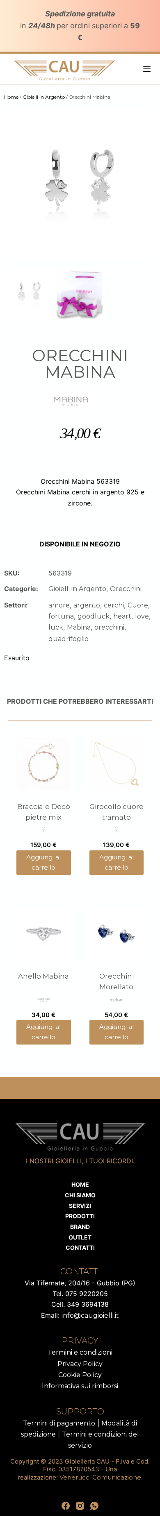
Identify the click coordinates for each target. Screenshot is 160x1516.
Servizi (80, 1205)
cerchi (114, 605)
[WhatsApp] (94, 1506)
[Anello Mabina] (43, 934)
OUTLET (80, 1237)
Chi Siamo (80, 1195)
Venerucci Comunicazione (100, 1477)
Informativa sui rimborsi (80, 1386)
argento (86, 605)
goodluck (94, 616)
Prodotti (80, 1215)
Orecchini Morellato (116, 981)
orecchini (109, 627)
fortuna (61, 616)
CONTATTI (80, 1247)
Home (11, 97)
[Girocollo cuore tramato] (116, 764)
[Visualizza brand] (70, 400)
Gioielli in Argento (44, 97)
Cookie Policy (80, 1375)
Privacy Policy (80, 1364)
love (142, 616)
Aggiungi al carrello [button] (43, 862)
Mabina (79, 627)
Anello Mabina (43, 976)
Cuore (138, 605)
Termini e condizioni (80, 1352)
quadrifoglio (68, 639)
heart (122, 616)
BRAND (80, 1226)
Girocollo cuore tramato (116, 811)
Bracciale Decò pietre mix (43, 811)
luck (55, 627)
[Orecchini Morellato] (116, 934)
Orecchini (126, 589)
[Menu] (147, 69)
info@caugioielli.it (90, 1315)
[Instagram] (80, 1506)
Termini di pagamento (59, 1423)
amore (59, 605)
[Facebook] (66, 1506)
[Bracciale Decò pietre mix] (43, 764)
